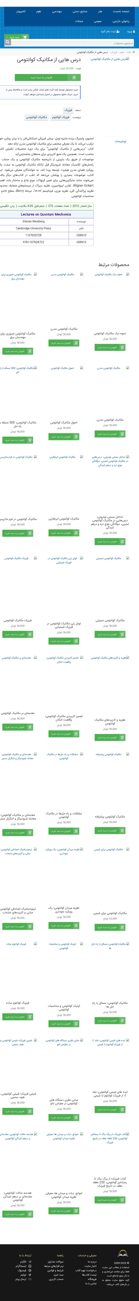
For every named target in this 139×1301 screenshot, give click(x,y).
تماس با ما (90, 1284)
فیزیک (114, 52)
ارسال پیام (22, 1279)
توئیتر (24, 1275)
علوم (38, 11)
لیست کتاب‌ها (89, 1275)
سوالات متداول (56, 1262)
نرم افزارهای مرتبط (54, 1266)
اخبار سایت (90, 1266)
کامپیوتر (21, 11)
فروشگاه (92, 1279)
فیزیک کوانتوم (60, 117)
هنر (100, 11)
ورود (130, 31)
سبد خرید (58, 1275)
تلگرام (24, 1262)
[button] (110, 347)
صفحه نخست (121, 11)
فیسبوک (23, 1270)
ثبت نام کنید (108, 31)
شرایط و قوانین (55, 1270)
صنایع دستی (80, 11)
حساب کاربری (56, 1279)
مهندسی (57, 11)
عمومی (98, 21)
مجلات (79, 21)
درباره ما (92, 1262)
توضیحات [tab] (120, 141)
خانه (129, 52)
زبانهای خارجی (121, 21)
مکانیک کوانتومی (36, 117)
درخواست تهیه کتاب (85, 1270)
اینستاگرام (22, 1266)
